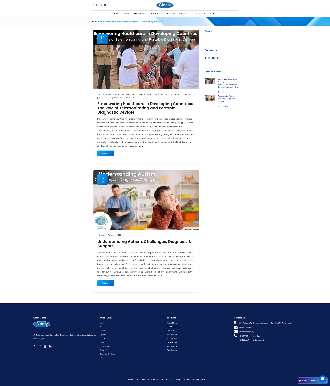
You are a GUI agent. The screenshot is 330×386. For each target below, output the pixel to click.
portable (155, 94)
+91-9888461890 (245, 336)
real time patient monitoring (171, 94)
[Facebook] (93, 5)
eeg (123, 94)
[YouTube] (105, 5)
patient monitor (144, 94)
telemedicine (119, 98)
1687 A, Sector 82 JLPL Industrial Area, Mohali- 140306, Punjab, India (265, 323)
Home (94, 21)
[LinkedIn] (101, 5)
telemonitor (130, 98)
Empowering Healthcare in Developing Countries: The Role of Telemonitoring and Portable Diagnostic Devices (145, 108)
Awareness (106, 94)
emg (135, 94)
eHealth (129, 94)
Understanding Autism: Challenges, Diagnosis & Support (144, 244)
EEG (119, 235)
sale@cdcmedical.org (246, 327)
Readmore (105, 153)
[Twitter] (97, 5)
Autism (104, 235)
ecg (119, 94)
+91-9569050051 (245, 340)
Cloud (114, 94)
